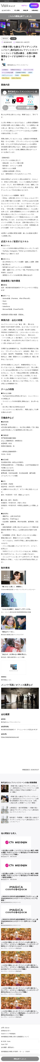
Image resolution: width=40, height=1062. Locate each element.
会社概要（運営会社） (8, 1047)
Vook (8, 1041)
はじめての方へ (6, 10)
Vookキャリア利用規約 (8, 1033)
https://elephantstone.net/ (10, 737)
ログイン (25, 5)
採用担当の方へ (6, 1030)
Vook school (20, 1)
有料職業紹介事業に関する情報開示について (15, 1036)
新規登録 (34, 5)
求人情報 (17, 10)
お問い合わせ (5, 1027)
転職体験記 (35, 10)
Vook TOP (6, 1)
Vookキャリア (33, 1)
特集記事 (25, 10)
